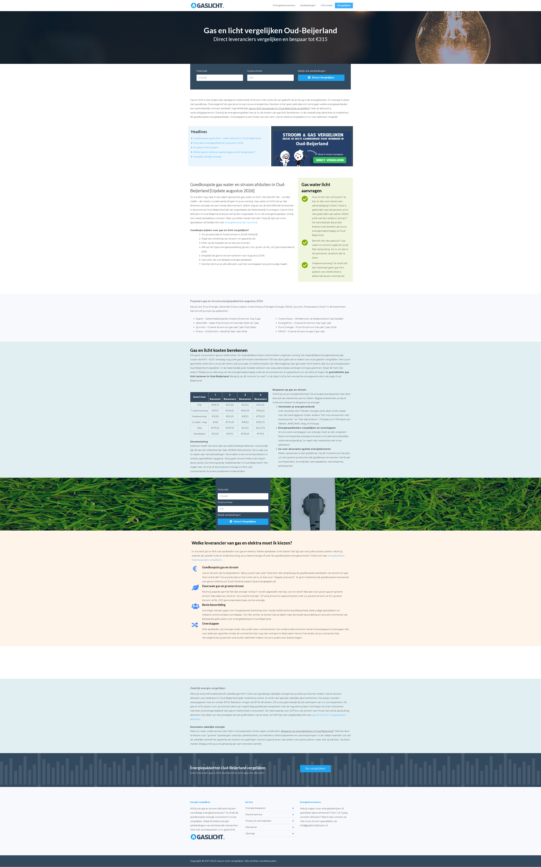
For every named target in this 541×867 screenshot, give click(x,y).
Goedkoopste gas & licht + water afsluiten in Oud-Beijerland (227, 138)
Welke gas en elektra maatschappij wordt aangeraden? (224, 152)
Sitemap (250, 833)
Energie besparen (256, 808)
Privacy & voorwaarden (258, 820)
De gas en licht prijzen (205, 147)
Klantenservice (254, 814)
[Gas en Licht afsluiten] (207, 5)
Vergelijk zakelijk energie (207, 156)
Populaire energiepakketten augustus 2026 (218, 143)
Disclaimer (251, 827)
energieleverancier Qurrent (240, 222)
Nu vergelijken (315, 768)
